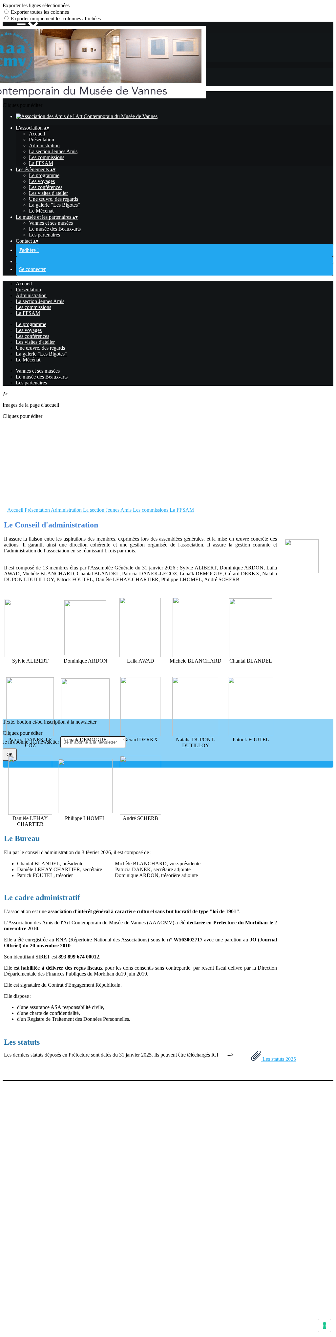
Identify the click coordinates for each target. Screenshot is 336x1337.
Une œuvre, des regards (53, 199)
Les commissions (46, 157)
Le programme (44, 175)
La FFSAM (41, 163)
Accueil (37, 133)
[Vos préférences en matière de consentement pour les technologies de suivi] (324, 1325)
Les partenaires (44, 234)
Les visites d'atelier (48, 193)
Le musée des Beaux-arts (55, 229)
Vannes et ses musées (51, 223)
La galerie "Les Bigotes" (54, 205)
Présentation (41, 139)
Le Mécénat (41, 211)
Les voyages (42, 181)
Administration (44, 145)
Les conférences (45, 187)
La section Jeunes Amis (53, 151)
